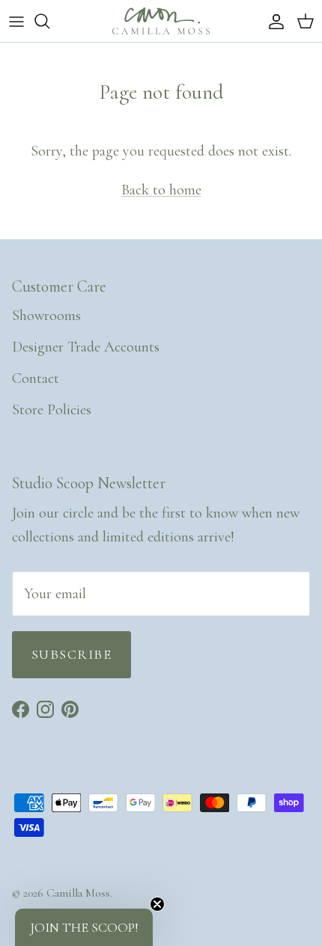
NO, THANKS (241, 534)
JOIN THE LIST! (241, 510)
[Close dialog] (310, 364)
